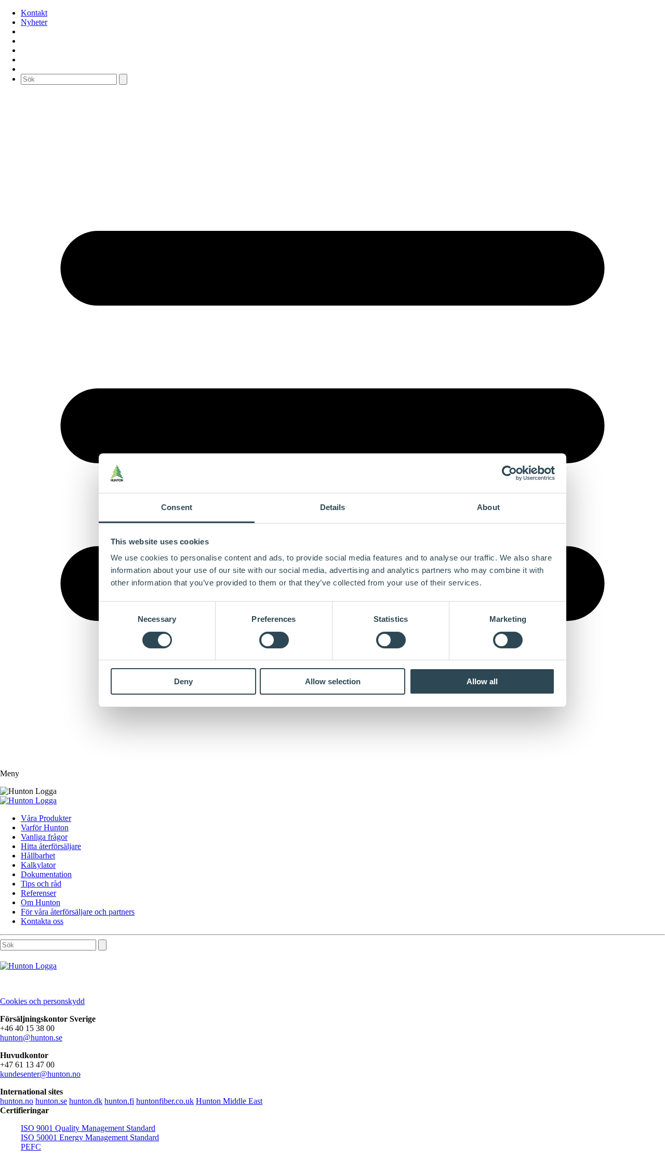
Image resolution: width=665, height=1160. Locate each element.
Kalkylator (38, 865)
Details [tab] (332, 507)
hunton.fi (119, 1101)
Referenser (38, 893)
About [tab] (488, 507)
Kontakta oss (42, 921)
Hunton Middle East (229, 1101)
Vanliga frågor (44, 836)
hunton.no (16, 1101)
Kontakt (34, 12)
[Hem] (28, 800)
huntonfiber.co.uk (165, 1101)
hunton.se (51, 1101)
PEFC (31, 1146)
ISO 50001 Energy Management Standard (90, 1137)
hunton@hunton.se (31, 1037)
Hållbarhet (38, 855)
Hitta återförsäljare (51, 846)
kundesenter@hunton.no (40, 1074)
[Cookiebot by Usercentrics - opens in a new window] (509, 473)
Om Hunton (40, 902)
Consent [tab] (176, 507)
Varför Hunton (45, 827)
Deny (183, 681)
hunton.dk (85, 1101)
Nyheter (34, 22)
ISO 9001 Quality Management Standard (88, 1128)
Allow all (482, 681)
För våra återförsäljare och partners (78, 911)
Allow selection (333, 681)
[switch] (274, 640)
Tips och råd (41, 883)
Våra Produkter (46, 818)
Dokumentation (46, 874)
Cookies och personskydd (42, 1001)
